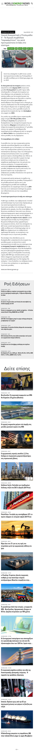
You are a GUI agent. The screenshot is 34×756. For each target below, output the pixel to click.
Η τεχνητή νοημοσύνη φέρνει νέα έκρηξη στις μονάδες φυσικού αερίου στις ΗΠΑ (16, 425)
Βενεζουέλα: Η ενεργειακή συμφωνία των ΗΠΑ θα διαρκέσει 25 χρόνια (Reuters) (16, 396)
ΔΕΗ (16, 49)
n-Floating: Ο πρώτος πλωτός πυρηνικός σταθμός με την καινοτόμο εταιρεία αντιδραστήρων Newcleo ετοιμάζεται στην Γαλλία (15, 577)
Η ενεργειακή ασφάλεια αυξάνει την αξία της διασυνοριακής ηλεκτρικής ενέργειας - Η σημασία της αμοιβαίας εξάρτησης (16, 672)
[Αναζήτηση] (32, 3)
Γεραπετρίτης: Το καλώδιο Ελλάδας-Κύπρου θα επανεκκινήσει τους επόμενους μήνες (16, 328)
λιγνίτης (20, 49)
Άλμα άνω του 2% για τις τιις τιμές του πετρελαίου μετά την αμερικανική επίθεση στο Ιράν (16, 546)
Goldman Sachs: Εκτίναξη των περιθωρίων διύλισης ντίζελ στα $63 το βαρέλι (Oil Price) (15, 486)
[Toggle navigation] (3, 3)
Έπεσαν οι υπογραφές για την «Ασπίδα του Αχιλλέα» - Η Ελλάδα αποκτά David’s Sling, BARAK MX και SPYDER (17, 311)
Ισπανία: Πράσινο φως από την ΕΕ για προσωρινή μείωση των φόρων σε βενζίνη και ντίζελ (16, 704)
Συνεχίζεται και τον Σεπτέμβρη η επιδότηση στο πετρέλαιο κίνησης (15, 345)
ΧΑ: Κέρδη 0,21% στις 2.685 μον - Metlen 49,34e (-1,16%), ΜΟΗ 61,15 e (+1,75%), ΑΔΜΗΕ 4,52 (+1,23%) (17, 354)
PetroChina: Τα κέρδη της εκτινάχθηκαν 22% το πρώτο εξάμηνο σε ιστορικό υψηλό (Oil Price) (17, 515)
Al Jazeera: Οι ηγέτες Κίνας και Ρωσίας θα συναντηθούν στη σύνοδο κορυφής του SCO (16, 303)
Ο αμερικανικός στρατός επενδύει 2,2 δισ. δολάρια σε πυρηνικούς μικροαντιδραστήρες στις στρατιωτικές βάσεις (16, 456)
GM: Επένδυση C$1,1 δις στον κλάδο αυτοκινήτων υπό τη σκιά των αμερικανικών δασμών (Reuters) (16, 337)
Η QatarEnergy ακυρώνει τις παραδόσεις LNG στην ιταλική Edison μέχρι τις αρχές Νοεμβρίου (17, 734)
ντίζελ (24, 49)
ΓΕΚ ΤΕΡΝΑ (30, 49)
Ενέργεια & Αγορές (8, 32)
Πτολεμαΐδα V (11, 49)
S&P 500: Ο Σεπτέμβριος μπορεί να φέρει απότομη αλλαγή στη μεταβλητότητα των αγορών (16, 320)
